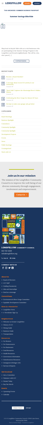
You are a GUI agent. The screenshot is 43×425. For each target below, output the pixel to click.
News (3, 141)
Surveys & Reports (9, 366)
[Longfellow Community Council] (13, 3)
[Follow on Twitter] (9, 268)
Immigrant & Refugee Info (12, 363)
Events (4, 138)
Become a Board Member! (14, 77)
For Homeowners (9, 344)
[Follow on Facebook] (3, 268)
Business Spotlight (8, 120)
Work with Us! (6, 152)
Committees (6, 124)
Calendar (6, 394)
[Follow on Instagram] (6, 268)
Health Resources (9, 353)
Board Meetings (7, 117)
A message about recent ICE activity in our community (20, 83)
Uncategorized (6, 148)
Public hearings (7, 145)
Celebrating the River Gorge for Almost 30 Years (22, 98)
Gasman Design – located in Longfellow (23, 422)
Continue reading (21, 61)
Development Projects (9, 134)
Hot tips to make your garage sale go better (20, 104)
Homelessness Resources (11, 360)
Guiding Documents (9, 286)
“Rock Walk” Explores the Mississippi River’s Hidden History (23, 91)
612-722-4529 (7, 251)
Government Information (11, 357)
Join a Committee (9, 375)
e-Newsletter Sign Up (10, 313)
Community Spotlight (8, 127)
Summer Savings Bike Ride (21, 16)
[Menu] (3, 3)
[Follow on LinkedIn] (13, 268)
